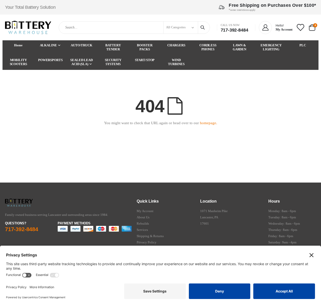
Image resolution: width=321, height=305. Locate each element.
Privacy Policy (146, 242)
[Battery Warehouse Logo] (28, 27)
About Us (143, 217)
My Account (145, 211)
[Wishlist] (300, 27)
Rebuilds (143, 223)
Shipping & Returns (150, 236)
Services (142, 230)
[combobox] (134, 28)
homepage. (208, 123)
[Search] (203, 28)
